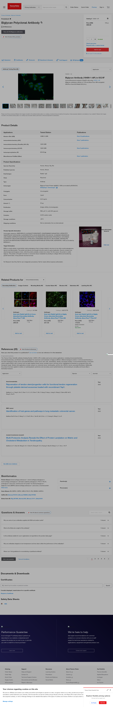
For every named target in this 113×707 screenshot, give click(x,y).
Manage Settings (8, 701)
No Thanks (93, 702)
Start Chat (102, 702)
